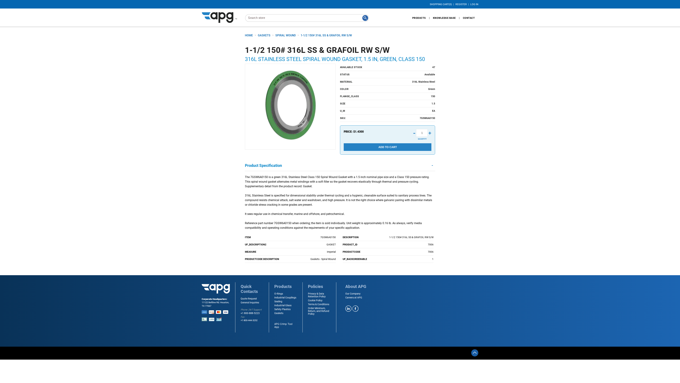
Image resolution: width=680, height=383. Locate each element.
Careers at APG (353, 297)
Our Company (353, 293)
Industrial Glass (282, 305)
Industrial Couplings (285, 297)
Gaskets (278, 313)
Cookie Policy (315, 300)
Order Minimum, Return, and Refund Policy (318, 311)
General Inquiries (250, 302)
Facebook (355, 309)
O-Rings (278, 293)
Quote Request (249, 298)
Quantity (422, 139)
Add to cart (387, 147)
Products (419, 17)
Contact (469, 17)
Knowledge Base (444, 17)
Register (461, 4)
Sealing (278, 301)
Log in (474, 4)
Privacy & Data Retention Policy (317, 295)
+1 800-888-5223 (250, 313)
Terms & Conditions (318, 304)
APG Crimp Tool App (283, 325)
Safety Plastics (282, 309)
